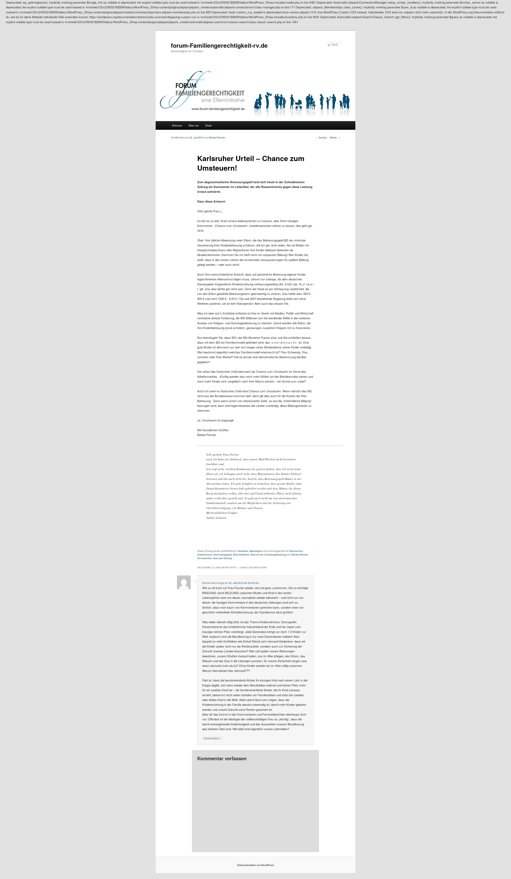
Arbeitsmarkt (204, 554)
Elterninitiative (241, 554)
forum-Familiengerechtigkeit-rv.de (219, 45)
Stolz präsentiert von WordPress (255, 865)
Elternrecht (257, 554)
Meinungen (256, 551)
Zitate (208, 125)
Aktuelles (243, 551)
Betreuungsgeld (223, 554)
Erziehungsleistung (275, 554)
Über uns (193, 125)
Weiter (335, 137)
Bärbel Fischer (217, 137)
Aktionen (177, 125)
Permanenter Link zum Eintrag (214, 558)
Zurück (321, 137)
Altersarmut (296, 551)
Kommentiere (212, 738)
